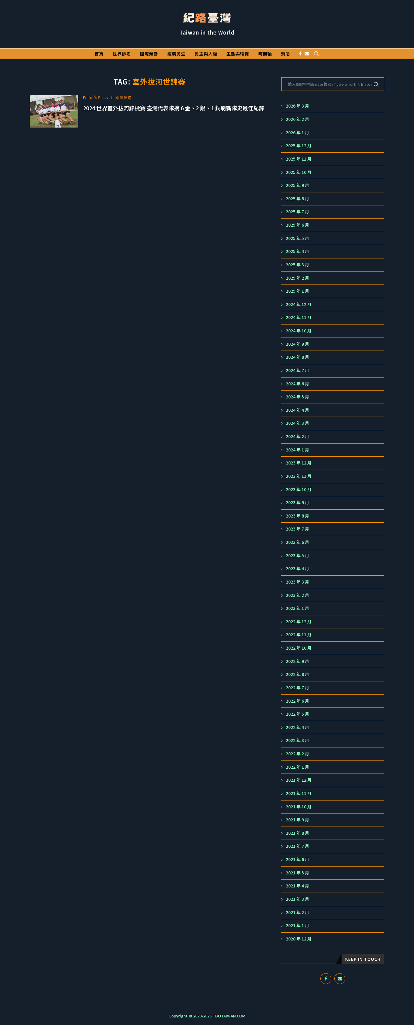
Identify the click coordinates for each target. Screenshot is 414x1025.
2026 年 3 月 (297, 106)
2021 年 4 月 (297, 886)
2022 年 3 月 (297, 740)
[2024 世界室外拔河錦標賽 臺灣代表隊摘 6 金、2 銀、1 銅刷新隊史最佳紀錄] (54, 111)
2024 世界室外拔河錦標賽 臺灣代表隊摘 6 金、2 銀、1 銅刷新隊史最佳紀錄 (173, 108)
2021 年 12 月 (299, 780)
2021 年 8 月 (297, 833)
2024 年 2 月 (297, 436)
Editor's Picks (95, 97)
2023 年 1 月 (297, 608)
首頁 (99, 54)
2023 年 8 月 (297, 516)
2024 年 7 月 (297, 370)
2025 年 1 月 (297, 291)
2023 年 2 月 (297, 595)
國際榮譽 (149, 54)
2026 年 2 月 (297, 119)
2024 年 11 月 (299, 317)
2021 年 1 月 (297, 925)
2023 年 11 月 (299, 476)
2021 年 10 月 (299, 807)
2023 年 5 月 (297, 555)
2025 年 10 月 (299, 172)
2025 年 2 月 (297, 278)
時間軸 (265, 54)
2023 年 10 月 (299, 489)
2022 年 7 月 (297, 688)
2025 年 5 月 (297, 238)
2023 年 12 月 (299, 463)
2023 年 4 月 (297, 568)
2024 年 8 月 (297, 357)
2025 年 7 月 (297, 212)
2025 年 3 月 (297, 265)
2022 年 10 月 (299, 648)
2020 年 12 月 (299, 939)
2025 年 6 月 (297, 225)
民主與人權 (206, 54)
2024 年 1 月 (297, 450)
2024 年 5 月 (297, 397)
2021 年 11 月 (299, 793)
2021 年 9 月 (297, 820)
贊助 (285, 54)
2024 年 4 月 (297, 410)
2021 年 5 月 (297, 873)
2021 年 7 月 (297, 846)
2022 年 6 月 (297, 701)
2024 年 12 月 (299, 304)
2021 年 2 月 (297, 912)
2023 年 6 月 (297, 542)
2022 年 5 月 (297, 714)
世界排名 (122, 54)
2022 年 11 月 (299, 634)
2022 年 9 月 (297, 661)
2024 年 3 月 (297, 423)
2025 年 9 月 (297, 185)
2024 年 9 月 (297, 344)
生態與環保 (237, 54)
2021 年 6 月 (297, 859)
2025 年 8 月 (297, 198)
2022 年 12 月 (299, 621)
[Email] (307, 53)
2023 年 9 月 (297, 502)
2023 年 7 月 (297, 529)
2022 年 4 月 (297, 727)
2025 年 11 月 (299, 159)
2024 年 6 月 (297, 384)
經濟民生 (176, 54)
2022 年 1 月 (297, 767)
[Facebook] (300, 53)
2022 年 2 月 (297, 754)
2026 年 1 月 (297, 132)
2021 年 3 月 (297, 899)
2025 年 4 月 (297, 251)
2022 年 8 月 (297, 674)
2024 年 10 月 (299, 331)
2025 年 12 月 (299, 145)
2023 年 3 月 (297, 582)
